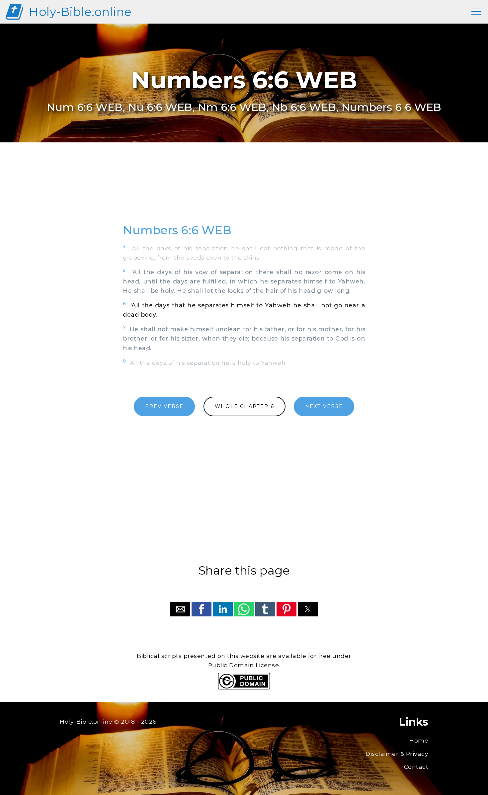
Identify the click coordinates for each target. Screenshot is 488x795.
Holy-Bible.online (80, 12)
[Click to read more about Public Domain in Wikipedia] (244, 687)
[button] (180, 609)
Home (418, 740)
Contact (416, 766)
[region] (244, 190)
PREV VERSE (164, 406)
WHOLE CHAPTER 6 (244, 406)
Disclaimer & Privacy (397, 753)
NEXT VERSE (324, 406)
